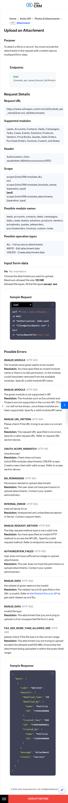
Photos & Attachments (47, 18)
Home (13, 18)
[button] (52, 305)
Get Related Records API (43, 593)
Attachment (20, 23)
